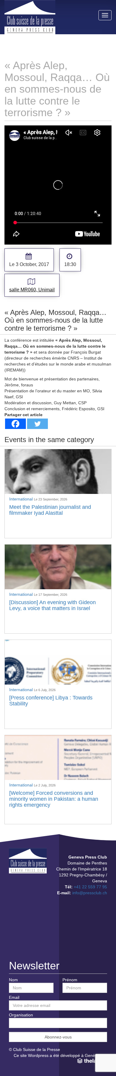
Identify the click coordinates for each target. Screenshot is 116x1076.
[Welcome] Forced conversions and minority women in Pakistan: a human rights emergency (53, 799)
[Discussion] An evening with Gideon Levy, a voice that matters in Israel (52, 605)
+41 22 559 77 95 (90, 886)
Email (14, 997)
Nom (13, 979)
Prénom (69, 979)
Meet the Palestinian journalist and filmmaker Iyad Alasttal (50, 510)
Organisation (21, 1015)
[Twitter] (37, 424)
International (21, 499)
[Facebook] (15, 424)
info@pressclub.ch (89, 892)
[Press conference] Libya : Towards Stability (51, 701)
